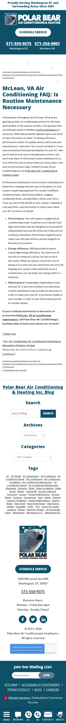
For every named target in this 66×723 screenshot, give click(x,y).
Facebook (22, 619)
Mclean (31, 345)
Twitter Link (9, 333)
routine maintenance (46, 129)
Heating (57, 497)
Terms (52, 652)
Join (46, 675)
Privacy (48, 652)
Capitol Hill (31, 491)
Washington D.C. (34, 512)
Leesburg (11, 509)
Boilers (20, 491)
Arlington (20, 345)
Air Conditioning (18, 341)
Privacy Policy (24, 650)
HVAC (31, 506)
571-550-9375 (28, 714)
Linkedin (43, 619)
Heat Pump (19, 503)
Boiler (32, 488)
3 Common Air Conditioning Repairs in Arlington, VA (21, 72)
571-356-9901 (37, 714)
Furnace (23, 494)
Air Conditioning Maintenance (44, 341)
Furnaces (17, 497)
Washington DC (53, 512)
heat (40, 497)
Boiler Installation (45, 488)
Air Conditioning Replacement (43, 485)
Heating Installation (17, 500)
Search (48, 413)
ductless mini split (47, 491)
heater (47, 497)
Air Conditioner (48, 476)
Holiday (10, 506)
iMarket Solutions (19, 697)
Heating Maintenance (39, 500)
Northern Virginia (35, 509)
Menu (6, 719)
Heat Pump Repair (36, 503)
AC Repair (16, 476)
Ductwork (12, 494)
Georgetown (30, 497)
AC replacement (31, 476)
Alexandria (8, 345)
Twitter (33, 619)
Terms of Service (35, 650)
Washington (19, 512)
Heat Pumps (53, 503)
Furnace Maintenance (39, 494)
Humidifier (21, 506)
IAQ (37, 506)
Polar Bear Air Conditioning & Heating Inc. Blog (33, 390)
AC (7, 476)
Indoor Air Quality (50, 506)
